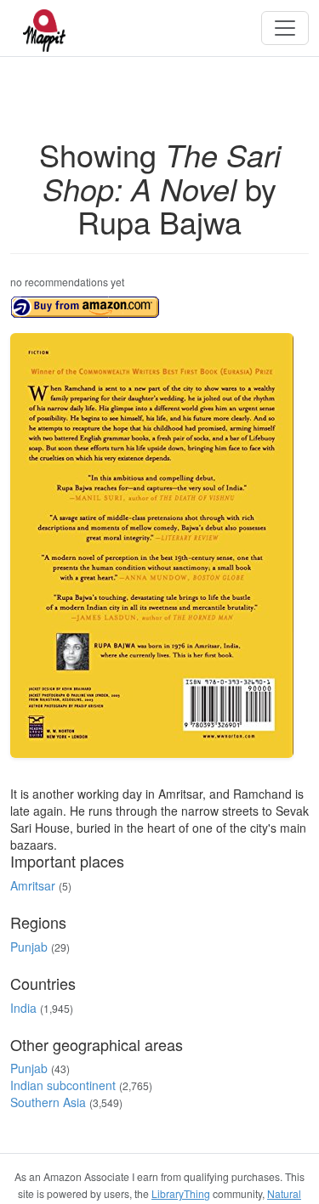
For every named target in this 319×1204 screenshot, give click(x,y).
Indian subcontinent (63, 1085)
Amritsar (32, 885)
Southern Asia (48, 1102)
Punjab (29, 946)
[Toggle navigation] (285, 28)
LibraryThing (180, 1193)
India (23, 1007)
